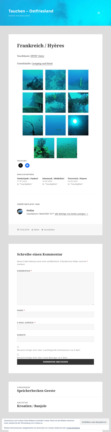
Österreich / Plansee (77, 178)
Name (21, 310)
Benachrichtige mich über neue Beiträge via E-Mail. (42, 357)
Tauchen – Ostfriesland (31, 11)
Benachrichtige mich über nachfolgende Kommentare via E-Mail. (49, 350)
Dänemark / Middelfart (53, 178)
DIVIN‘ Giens (37, 55)
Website (21, 335)
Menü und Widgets (98, 16)
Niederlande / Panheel (27, 178)
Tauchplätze (49, 229)
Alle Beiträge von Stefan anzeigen (70, 213)
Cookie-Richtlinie (73, 428)
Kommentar (24, 271)
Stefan (36, 229)
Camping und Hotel (42, 63)
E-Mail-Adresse (26, 322)
